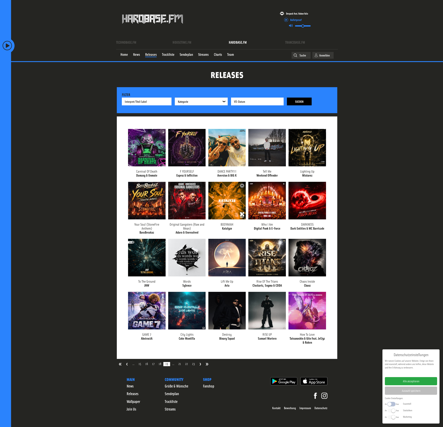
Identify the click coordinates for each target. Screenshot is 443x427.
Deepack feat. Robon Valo (297, 13)
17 (153, 364)
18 (160, 364)
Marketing (407, 416)
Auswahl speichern (411, 390)
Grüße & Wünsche (176, 386)
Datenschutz (320, 408)
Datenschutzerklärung (417, 372)
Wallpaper (133, 401)
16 (146, 364)
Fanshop (208, 386)
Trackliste (171, 401)
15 (140, 364)
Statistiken (407, 410)
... (133, 364)
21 (179, 364)
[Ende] (207, 364)
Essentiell (407, 403)
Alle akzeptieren (411, 381)
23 (193, 364)
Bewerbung (290, 408)
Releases (132, 393)
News (130, 386)
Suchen (299, 101)
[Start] (120, 364)
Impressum (305, 408)
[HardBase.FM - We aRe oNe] (152, 26)
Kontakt (276, 408)
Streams (170, 409)
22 (186, 364)
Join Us (131, 409)
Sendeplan (172, 393)
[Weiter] (200, 364)
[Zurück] (127, 364)
